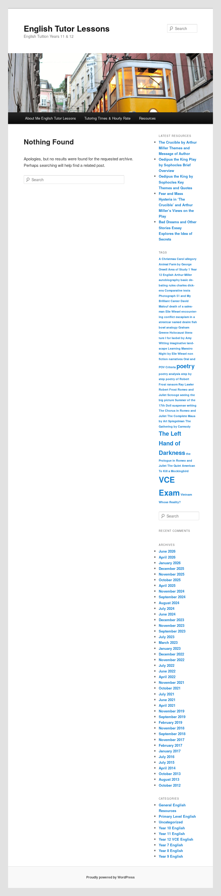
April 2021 (167, 705)
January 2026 (170, 562)
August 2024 (169, 602)
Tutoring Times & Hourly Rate (107, 118)
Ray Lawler (186, 384)
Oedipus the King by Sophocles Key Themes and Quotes (176, 182)
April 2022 (167, 676)
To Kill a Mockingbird (174, 471)
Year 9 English (171, 856)
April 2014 (167, 767)
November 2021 (171, 682)
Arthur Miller (183, 275)
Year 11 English (172, 833)
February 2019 (170, 722)
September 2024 (172, 596)
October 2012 (170, 785)
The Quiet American (181, 466)
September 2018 (172, 733)
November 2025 (171, 574)
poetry (186, 365)
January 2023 (170, 648)
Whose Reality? (170, 502)
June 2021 (167, 699)
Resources (147, 118)
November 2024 (171, 591)
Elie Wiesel (173, 311)
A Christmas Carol (171, 259)
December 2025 (171, 568)
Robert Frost (168, 389)
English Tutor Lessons (67, 28)
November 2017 (171, 739)
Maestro (187, 348)
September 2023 (172, 631)
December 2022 (171, 654)
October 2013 (170, 773)
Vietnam (186, 494)
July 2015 (166, 762)
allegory (190, 259)
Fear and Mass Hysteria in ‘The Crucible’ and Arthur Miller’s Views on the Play (176, 205)
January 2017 (170, 750)
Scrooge (173, 395)
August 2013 (169, 779)
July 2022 (166, 665)
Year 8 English (171, 850)
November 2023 (171, 625)
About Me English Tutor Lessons (50, 118)
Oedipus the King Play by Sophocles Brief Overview (177, 165)
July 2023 (166, 636)
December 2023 (171, 619)
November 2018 (171, 728)
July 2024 (166, 608)
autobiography (169, 280)
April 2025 (167, 585)
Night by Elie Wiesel (173, 353)
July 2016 (166, 756)
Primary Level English (177, 816)
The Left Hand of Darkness (172, 443)
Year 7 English (171, 844)
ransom (172, 384)
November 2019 (171, 711)
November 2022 (171, 659)
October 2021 (170, 688)
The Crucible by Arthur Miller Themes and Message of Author (178, 148)
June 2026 (167, 551)
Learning (174, 348)
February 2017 (170, 745)
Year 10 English (172, 827)
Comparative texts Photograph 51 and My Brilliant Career (175, 295)
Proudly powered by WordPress (110, 877)
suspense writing (184, 405)
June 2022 (167, 671)
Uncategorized (171, 821)
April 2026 (167, 557)
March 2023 (168, 642)
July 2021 (166, 693)
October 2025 (170, 579)
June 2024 (167, 614)
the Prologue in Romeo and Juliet (175, 460)
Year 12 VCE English (176, 839)
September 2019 (172, 716)
